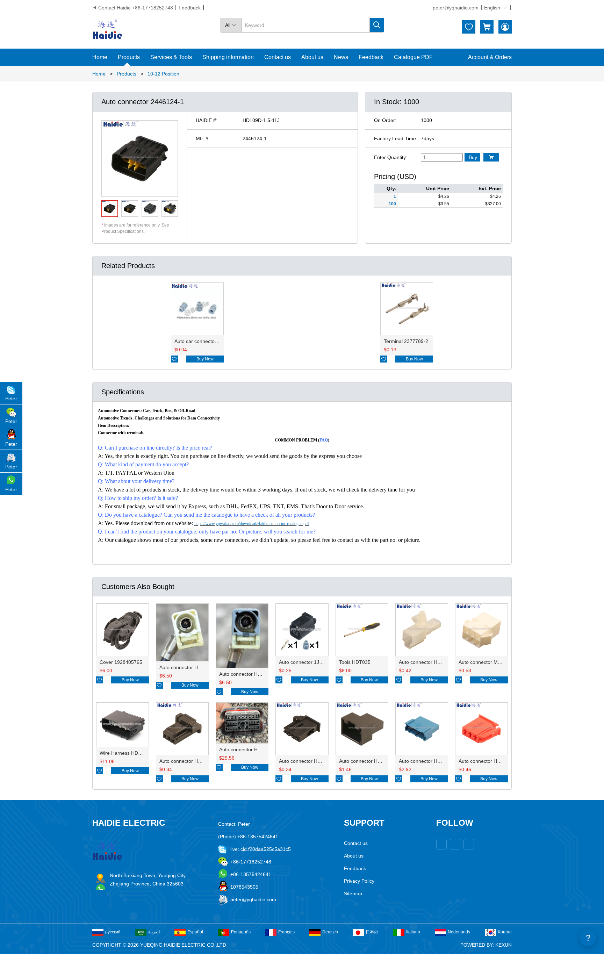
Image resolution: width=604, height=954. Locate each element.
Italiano (413, 932)
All (230, 25)
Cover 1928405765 (121, 662)
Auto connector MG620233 (488, 662)
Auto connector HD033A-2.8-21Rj (496, 761)
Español (195, 932)
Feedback (190, 7)
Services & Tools (171, 57)
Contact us (277, 57)
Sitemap (353, 893)
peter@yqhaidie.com (456, 7)
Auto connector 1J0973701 (309, 662)
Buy (473, 157)
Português (241, 932)
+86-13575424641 (250, 874)
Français (286, 932)
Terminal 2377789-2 (406, 341)
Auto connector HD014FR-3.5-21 (255, 674)
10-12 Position (163, 74)
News (341, 57)
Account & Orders (490, 57)
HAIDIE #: (206, 120)
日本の (372, 932)
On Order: (385, 120)
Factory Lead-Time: (395, 138)
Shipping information (228, 57)
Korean (505, 932)
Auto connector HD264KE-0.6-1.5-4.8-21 (264, 749)
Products (129, 57)
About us (312, 57)
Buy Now (205, 359)
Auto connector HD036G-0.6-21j (195, 761)
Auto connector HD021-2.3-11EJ (434, 662)
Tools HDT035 (355, 662)
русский (113, 932)
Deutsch (330, 932)
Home (99, 57)
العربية (154, 932)
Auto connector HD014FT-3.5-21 (195, 667)
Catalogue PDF (413, 57)
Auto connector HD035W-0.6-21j (315, 761)
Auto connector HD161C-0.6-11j (374, 761)
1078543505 (244, 887)
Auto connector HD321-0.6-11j (432, 761)
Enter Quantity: (390, 157)
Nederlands (459, 932)
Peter (11, 398)
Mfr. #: (203, 138)
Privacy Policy (359, 881)
